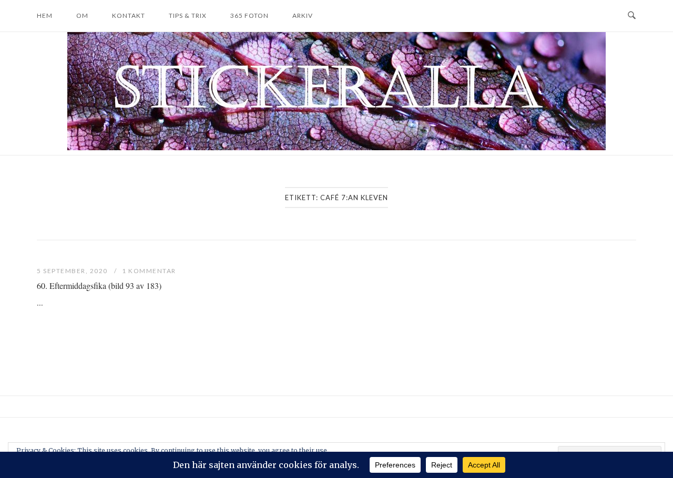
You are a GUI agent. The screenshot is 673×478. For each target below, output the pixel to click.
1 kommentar (149, 271)
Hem (45, 15)
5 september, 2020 (73, 271)
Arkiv (302, 15)
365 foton (249, 15)
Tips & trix (188, 15)
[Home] (336, 147)
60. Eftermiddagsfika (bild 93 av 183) (99, 285)
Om (82, 15)
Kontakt (128, 15)
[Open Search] (631, 15)
